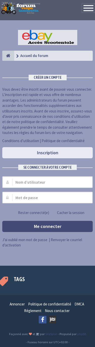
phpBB (81, 334)
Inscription (47, 153)
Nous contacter (57, 310)
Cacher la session (70, 212)
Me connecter (47, 226)
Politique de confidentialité (63, 140)
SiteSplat (51, 334)
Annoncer (17, 304)
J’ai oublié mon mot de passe (24, 239)
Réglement (33, 310)
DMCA (79, 304)
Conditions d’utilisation (20, 140)
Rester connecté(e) (33, 212)
